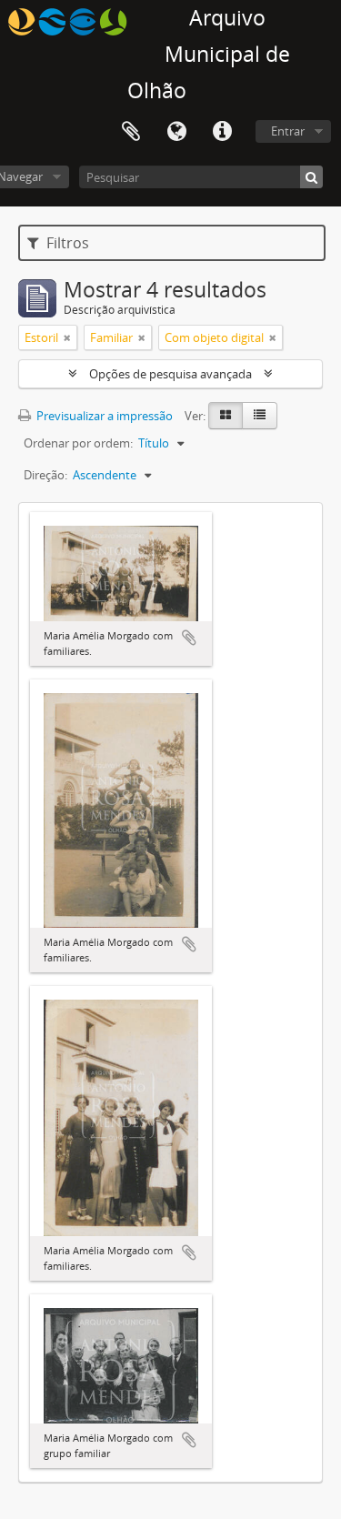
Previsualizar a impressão (103, 415)
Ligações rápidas (222, 132)
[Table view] (259, 415)
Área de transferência (131, 132)
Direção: (45, 475)
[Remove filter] (67, 337)
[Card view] (225, 415)
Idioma (176, 132)
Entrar (288, 131)
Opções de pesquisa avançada (170, 374)
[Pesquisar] (311, 177)
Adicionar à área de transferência (189, 638)
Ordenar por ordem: (78, 443)
